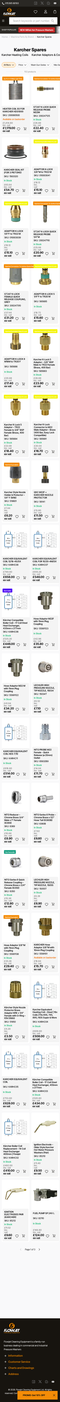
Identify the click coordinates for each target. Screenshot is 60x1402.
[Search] (52, 20)
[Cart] (55, 12)
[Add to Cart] (25, 129)
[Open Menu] (3, 21)
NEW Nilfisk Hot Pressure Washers (36, 30)
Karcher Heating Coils (15, 54)
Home (5, 36)
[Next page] (39, 1249)
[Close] (54, 1395)
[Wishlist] (35, 12)
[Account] (46, 12)
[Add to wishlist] (18, 129)
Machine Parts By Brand (22, 36)
